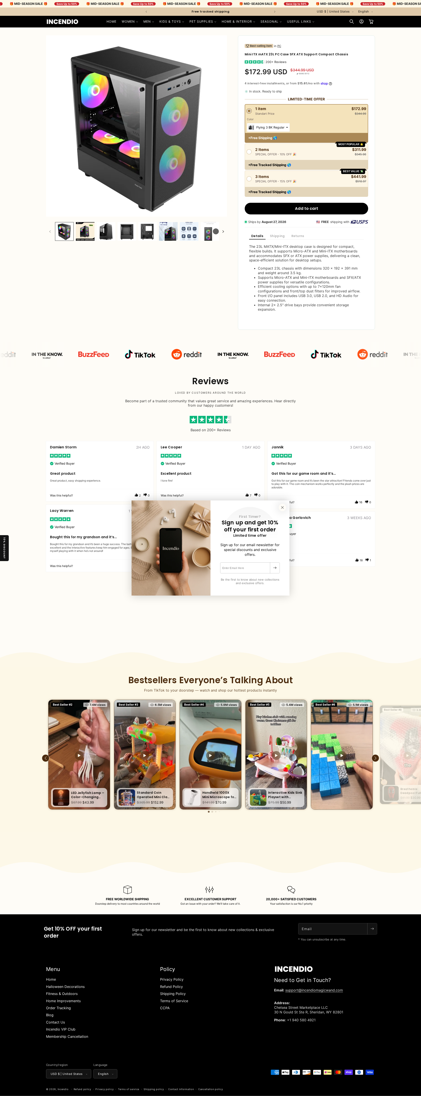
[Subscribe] (275, 567)
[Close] (282, 507)
